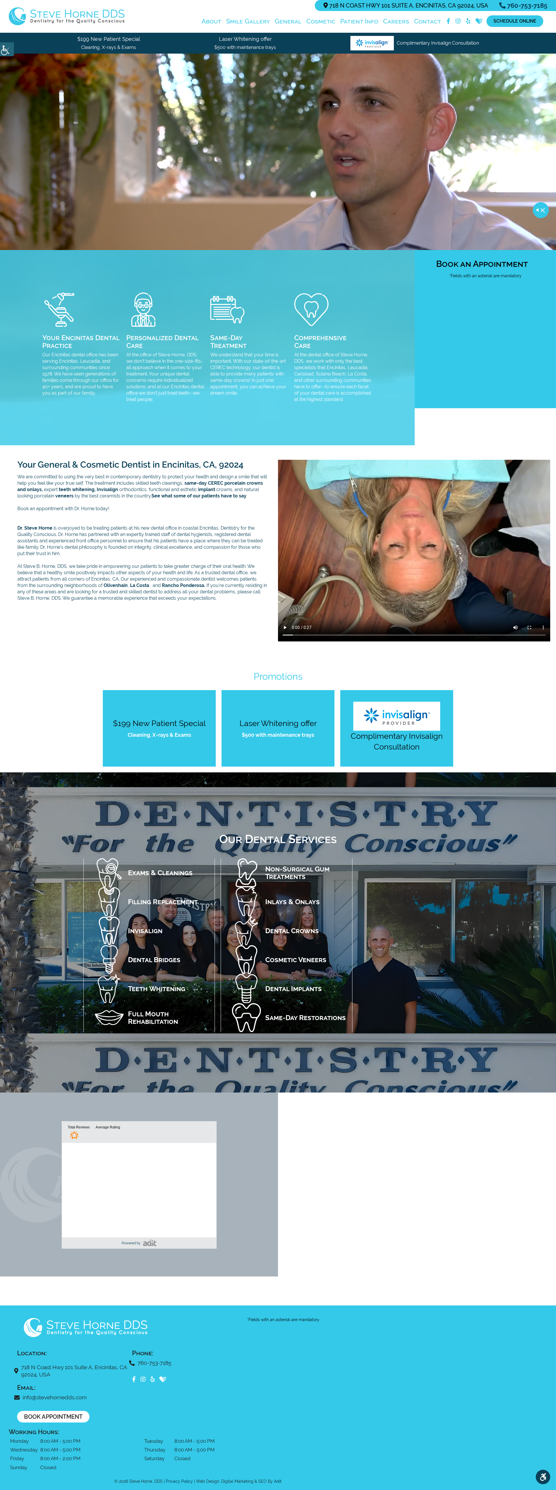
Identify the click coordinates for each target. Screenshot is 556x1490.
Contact (427, 21)
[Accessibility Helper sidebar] (7, 49)
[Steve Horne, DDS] (67, 16)
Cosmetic (320, 21)
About (211, 21)
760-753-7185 (526, 5)
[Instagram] (458, 21)
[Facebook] (448, 21)
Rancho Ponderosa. (183, 585)
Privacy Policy (179, 1481)
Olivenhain (116, 585)
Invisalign (107, 489)
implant (206, 489)
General (288, 21)
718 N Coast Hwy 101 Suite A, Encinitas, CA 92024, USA (408, 5)
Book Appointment (53, 1416)
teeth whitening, (77, 489)
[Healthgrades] (478, 21)
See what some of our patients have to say (198, 496)
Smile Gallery (248, 21)
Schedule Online (514, 21)
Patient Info (359, 21)
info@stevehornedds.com (55, 1397)
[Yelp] (468, 21)
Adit (277, 1481)
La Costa (140, 585)
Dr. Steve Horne (34, 528)
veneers (64, 496)
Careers (396, 21)
